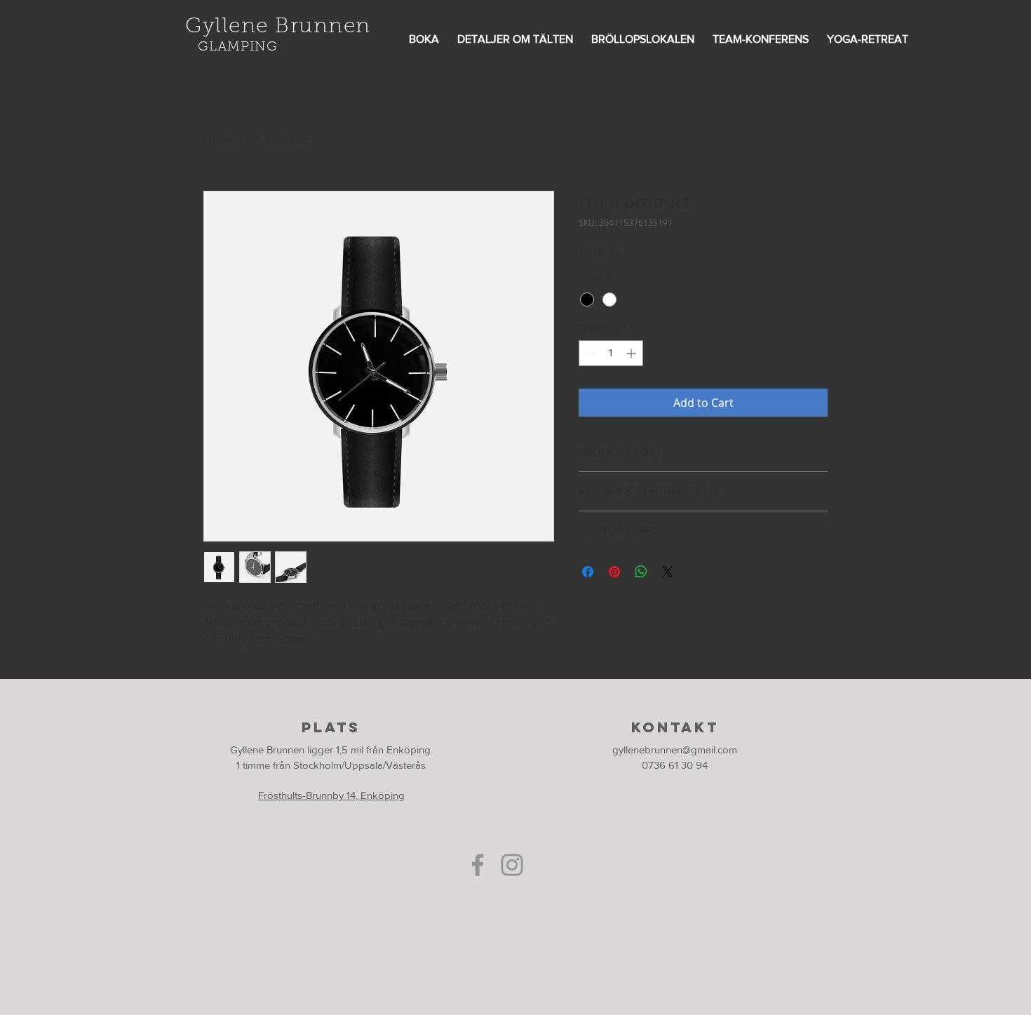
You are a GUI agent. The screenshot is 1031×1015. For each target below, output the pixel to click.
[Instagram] (512, 865)
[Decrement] (589, 353)
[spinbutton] (611, 353)
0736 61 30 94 (675, 765)
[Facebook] (477, 865)
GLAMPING (238, 47)
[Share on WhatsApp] (641, 571)
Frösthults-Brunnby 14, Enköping (331, 795)
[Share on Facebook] (587, 571)
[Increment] (632, 353)
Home (219, 140)
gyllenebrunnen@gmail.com (674, 749)
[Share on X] (667, 571)
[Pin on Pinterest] (614, 571)
